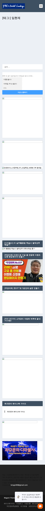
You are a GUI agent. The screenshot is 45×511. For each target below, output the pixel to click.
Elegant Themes (10, 498)
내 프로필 (23, 506)
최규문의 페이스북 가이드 (16, 412)
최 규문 (6, 38)
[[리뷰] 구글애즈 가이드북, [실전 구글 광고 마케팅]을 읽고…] (22, 26)
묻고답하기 (36, 503)
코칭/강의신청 (33, 506)
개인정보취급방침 (13, 506)
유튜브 (27, 38)
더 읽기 (8, 54)
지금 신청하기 (22, 92)
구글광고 (21, 38)
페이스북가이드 (9, 503)
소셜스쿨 (27, 503)
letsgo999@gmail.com (19, 485)
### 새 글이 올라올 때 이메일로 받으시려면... (17, 76)
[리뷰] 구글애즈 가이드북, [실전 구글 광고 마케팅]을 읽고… (21, 33)
